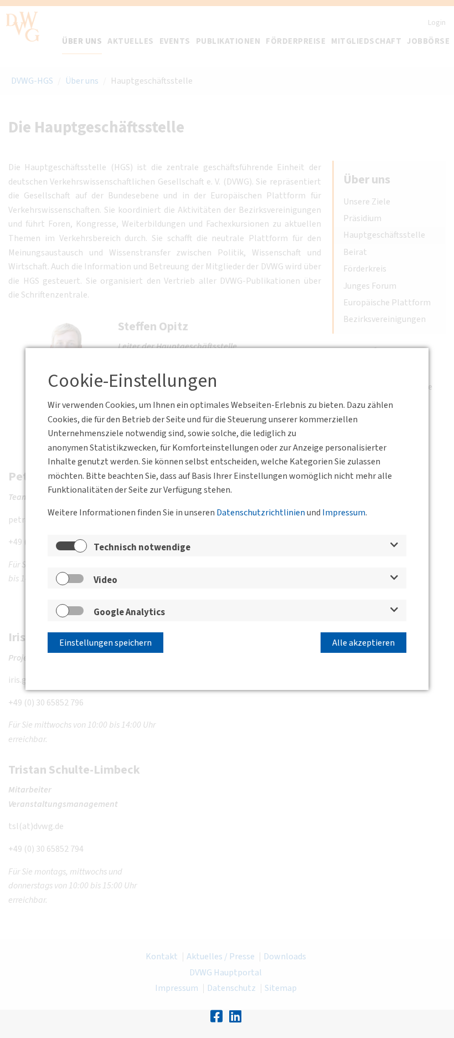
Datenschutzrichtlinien (260, 513)
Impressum (343, 513)
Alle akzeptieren (363, 643)
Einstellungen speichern (105, 643)
